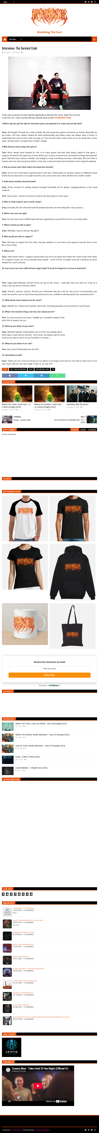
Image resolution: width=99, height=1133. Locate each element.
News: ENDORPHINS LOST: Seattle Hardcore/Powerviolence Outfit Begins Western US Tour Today (41, 1017)
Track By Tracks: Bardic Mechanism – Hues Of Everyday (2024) (40, 746)
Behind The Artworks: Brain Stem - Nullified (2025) (28, 920)
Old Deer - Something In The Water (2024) (25, 980)
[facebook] (85, 2)
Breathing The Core (49, 32)
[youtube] (91, 2)
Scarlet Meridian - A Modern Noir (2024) (31, 768)
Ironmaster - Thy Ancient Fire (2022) (23, 932)
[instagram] (95, 2)
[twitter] (88, 2)
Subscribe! (49, 675)
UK (53, 369)
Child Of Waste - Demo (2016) (21, 1005)
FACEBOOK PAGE (62, 118)
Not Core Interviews (18, 369)
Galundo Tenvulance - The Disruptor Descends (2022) (28, 968)
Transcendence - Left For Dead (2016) (23, 908)
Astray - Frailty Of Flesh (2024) (27, 757)
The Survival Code (42, 369)
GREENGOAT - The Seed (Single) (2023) (23, 993)
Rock (30, 369)
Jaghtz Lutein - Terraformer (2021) (23, 944)
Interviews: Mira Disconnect (77, 404)
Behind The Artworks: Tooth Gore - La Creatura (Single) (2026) (48, 405)
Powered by (43, 685)
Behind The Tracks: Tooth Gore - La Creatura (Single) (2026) (16, 405)
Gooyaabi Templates (42, 1130)
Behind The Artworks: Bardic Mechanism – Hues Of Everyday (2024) (42, 735)
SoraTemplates (16, 1130)
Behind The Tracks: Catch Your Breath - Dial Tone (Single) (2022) (41, 724)
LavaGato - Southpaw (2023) (20, 956)
